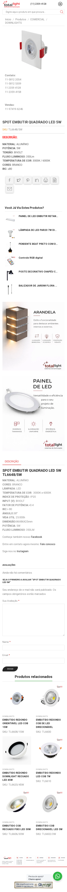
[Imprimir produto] (46, 180)
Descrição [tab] (12, 461)
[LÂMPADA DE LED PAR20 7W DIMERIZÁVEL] (10, 233)
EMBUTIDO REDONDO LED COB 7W (48, 774)
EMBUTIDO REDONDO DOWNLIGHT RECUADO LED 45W (15, 776)
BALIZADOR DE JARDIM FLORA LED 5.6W (38, 285)
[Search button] (61, 12)
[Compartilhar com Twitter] (18, 180)
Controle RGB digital (31, 257)
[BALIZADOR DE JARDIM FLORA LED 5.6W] (10, 289)
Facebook (36, 536)
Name (6, 642)
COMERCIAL (37, 19)
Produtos (20, 19)
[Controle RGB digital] (10, 261)
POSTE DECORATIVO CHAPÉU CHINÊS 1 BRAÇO (38, 271)
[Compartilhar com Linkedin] (36, 180)
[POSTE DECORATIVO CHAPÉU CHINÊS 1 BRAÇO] (10, 275)
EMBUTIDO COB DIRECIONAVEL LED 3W (49, 827)
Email (6, 655)
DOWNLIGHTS (13, 22)
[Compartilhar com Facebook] (9, 180)
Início (8, 19)
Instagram (22, 551)
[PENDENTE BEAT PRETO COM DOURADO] (10, 247)
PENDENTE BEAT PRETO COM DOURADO (38, 243)
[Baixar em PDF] (55, 180)
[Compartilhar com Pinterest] (28, 180)
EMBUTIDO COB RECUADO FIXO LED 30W (16, 827)
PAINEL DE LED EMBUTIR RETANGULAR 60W (38, 216)
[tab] (11, 461)
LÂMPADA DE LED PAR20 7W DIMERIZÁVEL (38, 230)
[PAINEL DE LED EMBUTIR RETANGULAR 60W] (10, 220)
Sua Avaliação (10, 600)
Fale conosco (47, 544)
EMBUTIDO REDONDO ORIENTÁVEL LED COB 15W (15, 723)
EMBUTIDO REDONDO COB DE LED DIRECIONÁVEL (48, 723)
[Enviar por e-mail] (9, 189)
